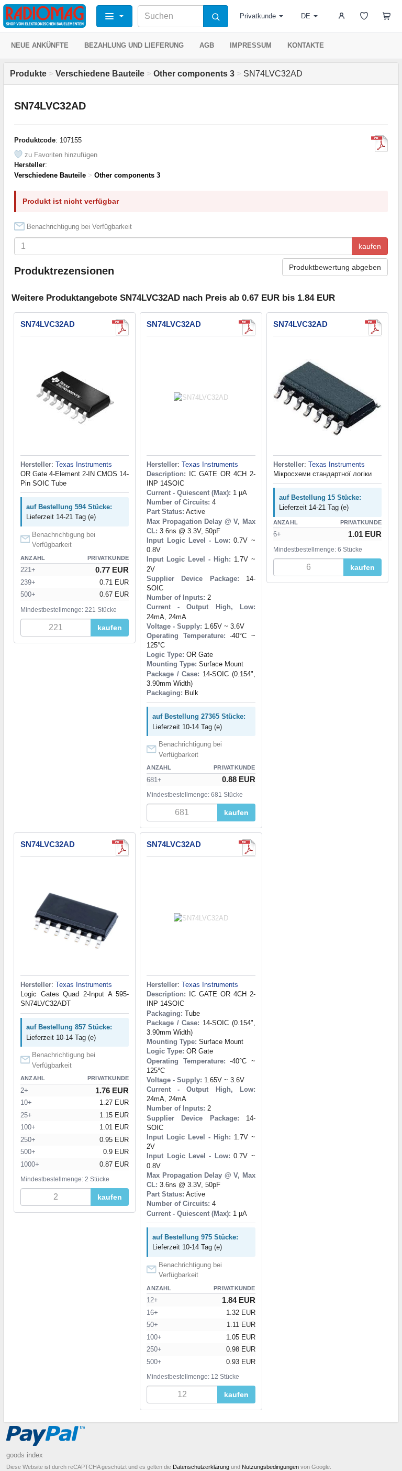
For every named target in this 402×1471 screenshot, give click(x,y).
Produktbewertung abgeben (335, 267)
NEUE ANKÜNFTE (40, 45)
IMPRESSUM (251, 45)
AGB (206, 45)
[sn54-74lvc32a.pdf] (373, 327)
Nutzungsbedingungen (270, 1467)
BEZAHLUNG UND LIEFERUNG (134, 45)
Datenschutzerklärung (201, 1467)
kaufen (370, 246)
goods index (24, 1455)
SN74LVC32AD (47, 324)
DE (305, 16)
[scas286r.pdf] (379, 143)
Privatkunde (258, 16)
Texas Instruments (83, 464)
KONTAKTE (305, 45)
